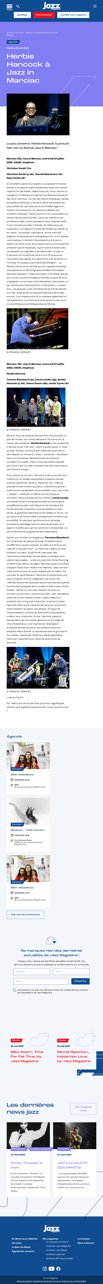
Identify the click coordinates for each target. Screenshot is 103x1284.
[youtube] (51, 1270)
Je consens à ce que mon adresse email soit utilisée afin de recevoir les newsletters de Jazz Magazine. (52, 991)
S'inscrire (80, 981)
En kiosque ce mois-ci (57, 1242)
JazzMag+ (22, 15)
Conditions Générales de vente (47, 1281)
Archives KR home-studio (59, 1259)
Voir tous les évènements (25, 915)
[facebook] (58, 1270)
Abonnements (44, 15)
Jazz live (29, 33)
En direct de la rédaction (25, 1239)
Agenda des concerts (23, 1251)
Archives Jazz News (56, 1250)
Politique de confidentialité (74, 1281)
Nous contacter (86, 1243)
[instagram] (45, 1270)
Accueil (10, 33)
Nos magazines (50, 1239)
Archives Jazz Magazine (58, 1246)
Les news (19, 33)
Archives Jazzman (55, 1254)
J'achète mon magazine (73, 15)
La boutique (84, 1239)
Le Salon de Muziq (21, 1247)
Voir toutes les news (83, 1109)
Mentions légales (24, 1281)
